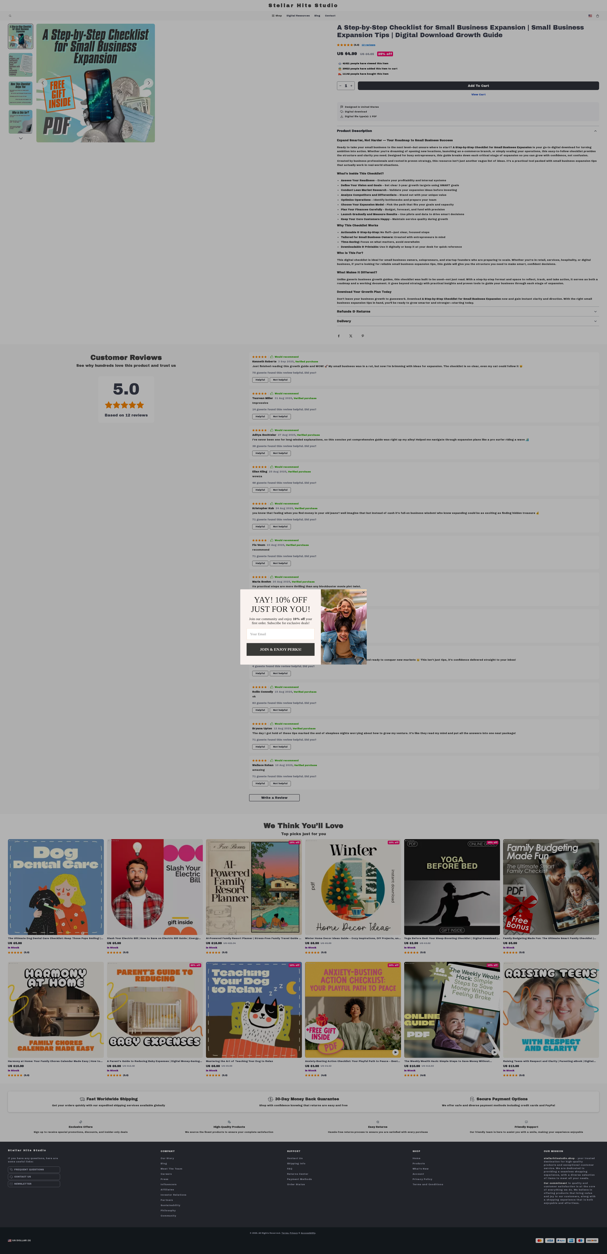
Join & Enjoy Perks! (280, 649)
